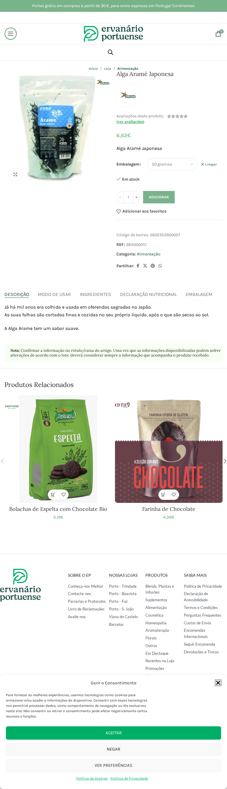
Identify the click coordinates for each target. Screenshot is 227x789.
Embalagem (128, 164)
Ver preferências (113, 765)
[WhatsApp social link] (160, 266)
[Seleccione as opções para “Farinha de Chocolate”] (163, 495)
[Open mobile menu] (10, 34)
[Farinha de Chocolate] (169, 449)
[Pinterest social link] (153, 266)
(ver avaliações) (130, 121)
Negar (113, 749)
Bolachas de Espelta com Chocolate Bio (58, 509)
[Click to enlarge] (15, 175)
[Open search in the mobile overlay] (111, 52)
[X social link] (145, 266)
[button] (218, 683)
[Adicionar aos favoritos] (63, 495)
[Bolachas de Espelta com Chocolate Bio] (58, 449)
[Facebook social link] (137, 266)
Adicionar (159, 197)
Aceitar (114, 732)
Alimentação (148, 254)
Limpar (211, 164)
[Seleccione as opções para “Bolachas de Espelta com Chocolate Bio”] (53, 495)
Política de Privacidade (129, 778)
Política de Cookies (92, 778)
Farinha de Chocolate (168, 509)
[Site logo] (113, 33)
